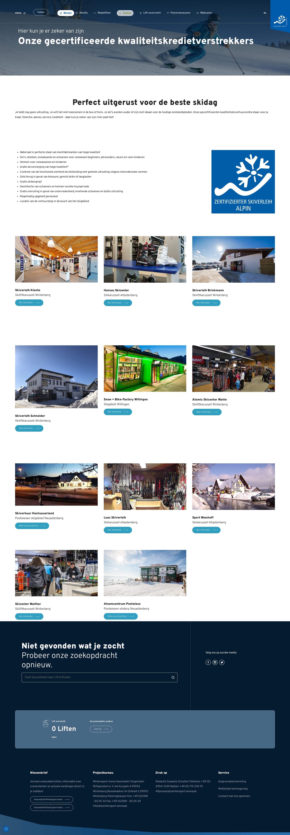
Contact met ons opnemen (234, 796)
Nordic (83, 13)
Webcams (206, 13)
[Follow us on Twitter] (221, 662)
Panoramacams (180, 13)
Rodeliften (104, 13)
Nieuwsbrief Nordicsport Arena (48, 807)
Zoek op (97, 729)
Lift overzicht (152, 13)
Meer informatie (203, 412)
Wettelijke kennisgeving (233, 789)
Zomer (127, 13)
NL (265, 13)
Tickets (40, 12)
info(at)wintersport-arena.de (110, 806)
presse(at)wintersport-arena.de (178, 791)
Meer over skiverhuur (28, 526)
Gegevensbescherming (232, 781)
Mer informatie (26, 302)
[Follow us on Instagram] (215, 662)
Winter (67, 13)
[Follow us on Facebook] (208, 662)
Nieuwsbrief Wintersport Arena (48, 799)
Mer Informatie (114, 303)
